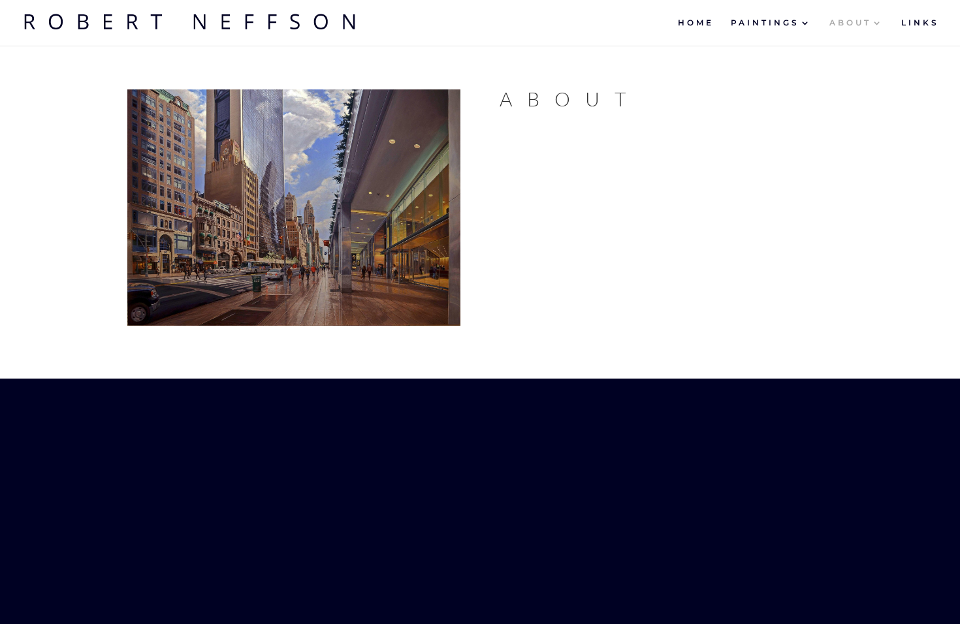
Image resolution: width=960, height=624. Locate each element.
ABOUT (850, 22)
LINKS (920, 22)
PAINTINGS (765, 22)
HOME (696, 22)
